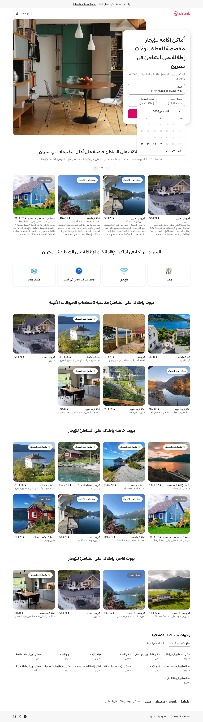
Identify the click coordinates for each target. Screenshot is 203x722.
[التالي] (95, 168)
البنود (152, 716)
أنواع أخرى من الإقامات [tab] (179, 643)
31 (167, 150)
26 (154, 144)
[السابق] (107, 168)
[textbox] (170, 103)
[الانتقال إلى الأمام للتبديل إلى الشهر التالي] (142, 111)
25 (161, 144)
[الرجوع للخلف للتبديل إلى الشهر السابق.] (179, 111)
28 (142, 144)
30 (173, 150)
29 (179, 150)
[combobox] (156, 91)
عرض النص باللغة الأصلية (84, 4)
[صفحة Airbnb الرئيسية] (182, 13)
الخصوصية (163, 716)
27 (148, 144)
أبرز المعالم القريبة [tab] (155, 643)
